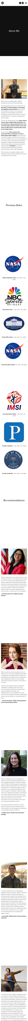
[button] (25, 89)
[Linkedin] (20, 3)
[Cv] (23, 3)
